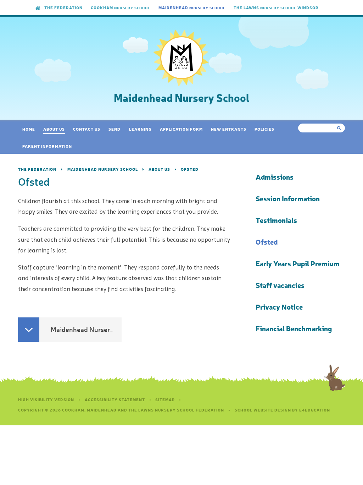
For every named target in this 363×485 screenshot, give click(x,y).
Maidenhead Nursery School (102, 169)
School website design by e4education (282, 410)
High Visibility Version (46, 399)
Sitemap (165, 399)
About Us (159, 169)
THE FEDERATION (37, 169)
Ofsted (190, 169)
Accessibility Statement (115, 399)
